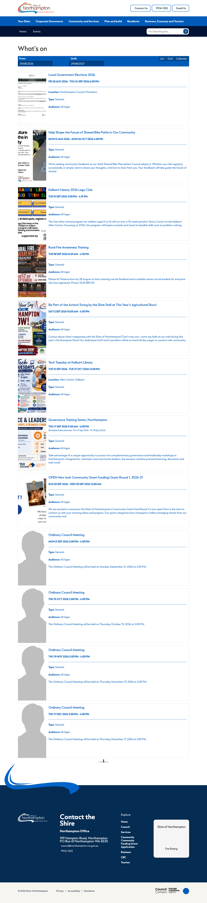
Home (22, 31)
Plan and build (113, 21)
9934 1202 (163, 9)
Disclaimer (89, 890)
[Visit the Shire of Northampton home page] (36, 7)
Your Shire (24, 21)
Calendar (181, 58)
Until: (74, 58)
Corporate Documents (49, 21)
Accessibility (74, 890)
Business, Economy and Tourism (164, 21)
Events (37, 31)
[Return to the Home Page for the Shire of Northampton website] (32, 817)
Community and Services (84, 21)
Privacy (60, 890)
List (162, 58)
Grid (170, 58)
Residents (133, 21)
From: (22, 58)
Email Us (182, 9)
